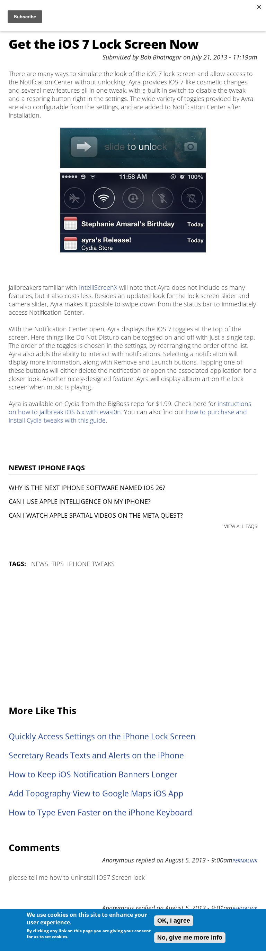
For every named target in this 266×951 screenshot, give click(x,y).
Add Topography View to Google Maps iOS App (96, 793)
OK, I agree (173, 920)
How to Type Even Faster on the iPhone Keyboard (100, 812)
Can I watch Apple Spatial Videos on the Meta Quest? (96, 515)
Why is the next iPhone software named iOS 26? (87, 487)
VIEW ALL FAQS (240, 526)
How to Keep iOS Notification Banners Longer (93, 774)
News (39, 564)
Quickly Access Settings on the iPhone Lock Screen (102, 736)
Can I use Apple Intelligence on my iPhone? (80, 501)
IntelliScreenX (98, 287)
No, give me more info (189, 937)
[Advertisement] (133, 637)
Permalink (244, 861)
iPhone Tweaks (91, 564)
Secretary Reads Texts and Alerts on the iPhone (96, 755)
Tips (58, 564)
